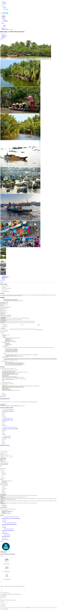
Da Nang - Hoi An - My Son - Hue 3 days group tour (11, 518)
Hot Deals (3, 17)
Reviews (5, 25)
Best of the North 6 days (6, 536)
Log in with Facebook (3, 595)
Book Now (1, 479)
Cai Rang (3, 37)
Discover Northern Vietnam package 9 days (9, 524)
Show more (2, 332)
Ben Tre (3, 35)
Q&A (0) (3, 278)
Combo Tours (5, 20)
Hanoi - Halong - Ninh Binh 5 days (8, 530)
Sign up (5, 7)
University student (2, 307)
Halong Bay (3, 15)
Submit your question (3, 458)
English (3, 1)
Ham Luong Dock (4, 36)
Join (2, 6)
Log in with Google (3, 597)
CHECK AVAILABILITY (5, 276)
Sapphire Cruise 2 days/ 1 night (7, 419)
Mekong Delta (4, 16)
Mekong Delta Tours (4, 28)
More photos (2, 38)
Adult (1, 305)
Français (5, 3)
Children (1, 308)
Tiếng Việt (5, 2)
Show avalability (3, 313)
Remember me (3, 604)
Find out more (23, 586)
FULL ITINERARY (4, 277)
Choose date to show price (38, 329)
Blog (4, 26)
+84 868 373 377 (13, 554)
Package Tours (6, 21)
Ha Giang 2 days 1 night (6, 437)
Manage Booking (6, 9)
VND (4, 4)
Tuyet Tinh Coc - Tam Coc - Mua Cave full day (10, 428)
